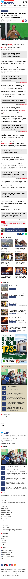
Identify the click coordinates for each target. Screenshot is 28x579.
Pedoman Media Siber (6, 516)
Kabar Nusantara (4, 11)
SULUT (10, 44)
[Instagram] (12, 565)
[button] (24, 2)
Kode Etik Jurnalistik (6, 514)
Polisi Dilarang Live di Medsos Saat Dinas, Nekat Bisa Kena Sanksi (20, 264)
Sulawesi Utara (21, 223)
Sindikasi (3, 521)
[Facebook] (18, 234)
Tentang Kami (4, 525)
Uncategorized (4, 416)
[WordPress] (10, 565)
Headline (3, 425)
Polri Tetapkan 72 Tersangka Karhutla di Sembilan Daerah (6, 250)
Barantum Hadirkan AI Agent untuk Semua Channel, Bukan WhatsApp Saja (16, 403)
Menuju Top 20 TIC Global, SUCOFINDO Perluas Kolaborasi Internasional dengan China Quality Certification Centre (16, 392)
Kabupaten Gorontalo (7, 550)
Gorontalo (3, 421)
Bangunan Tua (17, 221)
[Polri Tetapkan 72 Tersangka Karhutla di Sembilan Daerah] (7, 243)
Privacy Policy (4, 518)
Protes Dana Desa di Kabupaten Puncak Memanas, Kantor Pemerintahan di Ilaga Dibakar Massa (6, 278)
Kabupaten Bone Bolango (8, 556)
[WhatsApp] (26, 234)
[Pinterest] (7, 565)
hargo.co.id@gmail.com (9, 443)
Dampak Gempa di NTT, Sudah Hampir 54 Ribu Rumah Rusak (20, 250)
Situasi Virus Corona (6, 523)
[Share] (26, 20)
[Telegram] (23, 234)
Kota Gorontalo (6, 554)
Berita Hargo (6, 20)
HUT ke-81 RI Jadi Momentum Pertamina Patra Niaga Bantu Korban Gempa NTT (16, 398)
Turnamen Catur (5, 527)
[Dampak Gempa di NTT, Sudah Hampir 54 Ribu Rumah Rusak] (21, 243)
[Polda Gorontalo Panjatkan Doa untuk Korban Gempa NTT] (7, 257)
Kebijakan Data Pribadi (6, 512)
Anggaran (9, 221)
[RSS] (15, 565)
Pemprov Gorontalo (7, 552)
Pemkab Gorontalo (7, 558)
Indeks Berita (4, 508)
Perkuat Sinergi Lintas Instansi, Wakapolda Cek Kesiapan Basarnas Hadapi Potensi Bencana (21, 278)
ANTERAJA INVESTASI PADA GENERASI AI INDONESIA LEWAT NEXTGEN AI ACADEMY (15, 408)
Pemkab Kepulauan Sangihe (9, 223)
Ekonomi (3, 419)
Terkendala (5, 225)
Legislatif (3, 423)
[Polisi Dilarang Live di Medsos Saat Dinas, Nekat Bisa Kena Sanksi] (21, 257)
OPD (24, 221)
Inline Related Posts (23, 58)
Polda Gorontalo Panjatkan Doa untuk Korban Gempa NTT (6, 264)
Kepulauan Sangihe (6, 143)
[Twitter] (20, 234)
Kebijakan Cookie (5, 510)
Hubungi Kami (4, 506)
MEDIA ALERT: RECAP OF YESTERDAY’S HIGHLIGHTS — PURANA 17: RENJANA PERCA (16, 387)
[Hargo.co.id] (7, 2)
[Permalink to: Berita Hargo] (2, 20)
